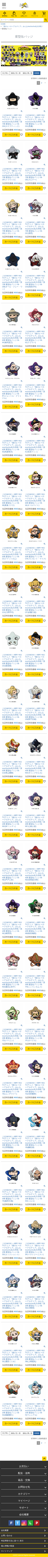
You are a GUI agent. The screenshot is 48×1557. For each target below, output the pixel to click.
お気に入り (24, 16)
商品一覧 (14, 16)
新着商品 (4, 16)
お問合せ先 (24, 1487)
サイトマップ (6, 1551)
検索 (46, 20)
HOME (3, 24)
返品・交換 (24, 1480)
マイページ (34, 16)
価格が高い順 (27, 73)
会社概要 (24, 1514)
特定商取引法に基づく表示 (12, 1541)
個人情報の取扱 (7, 1546)
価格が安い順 (16, 73)
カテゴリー (24, 1494)
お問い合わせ (6, 1535)
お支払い (24, 1466)
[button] (45, 83)
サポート (24, 1507)
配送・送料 (24, 1473)
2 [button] (41, 83)
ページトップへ (44, 1459)
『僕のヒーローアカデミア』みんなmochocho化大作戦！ (22, 26)
